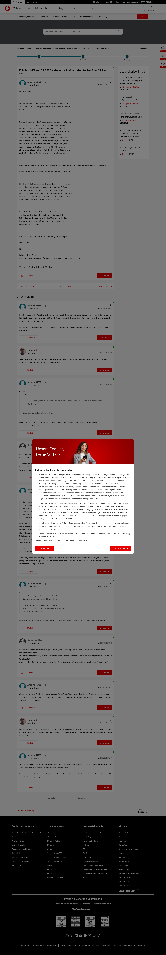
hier (74, 480)
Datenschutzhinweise (43, 541)
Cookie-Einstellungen (65, 541)
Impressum (83, 541)
